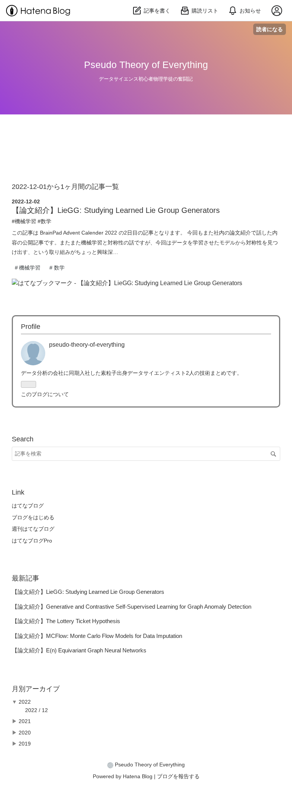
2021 (25, 721)
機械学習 (25, 221)
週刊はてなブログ (33, 529)
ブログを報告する (178, 776)
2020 (25, 733)
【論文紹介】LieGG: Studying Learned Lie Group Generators (116, 210)
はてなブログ (28, 506)
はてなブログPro (32, 541)
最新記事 (25, 578)
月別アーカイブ (36, 689)
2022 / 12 (36, 710)
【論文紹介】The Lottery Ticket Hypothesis (66, 621)
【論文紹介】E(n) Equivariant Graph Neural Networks (79, 650)
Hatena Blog (137, 776)
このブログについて (45, 394)
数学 (46, 221)
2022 (25, 702)
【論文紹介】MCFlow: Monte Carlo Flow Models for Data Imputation (97, 636)
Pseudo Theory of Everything (146, 64)
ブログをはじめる (33, 517)
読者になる (269, 29)
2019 (25, 744)
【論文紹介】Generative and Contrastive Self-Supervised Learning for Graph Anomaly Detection (131, 606)
